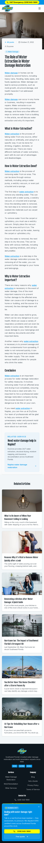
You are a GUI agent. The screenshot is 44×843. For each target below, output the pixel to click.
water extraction (26, 192)
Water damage (11, 73)
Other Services (11, 788)
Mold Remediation (11, 784)
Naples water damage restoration (17, 466)
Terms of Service (33, 789)
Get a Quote (33, 781)
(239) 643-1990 (24, 831)
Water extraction (12, 134)
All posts (10, 42)
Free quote (20, 837)
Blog (33, 777)
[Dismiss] (39, 807)
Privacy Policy (33, 785)
